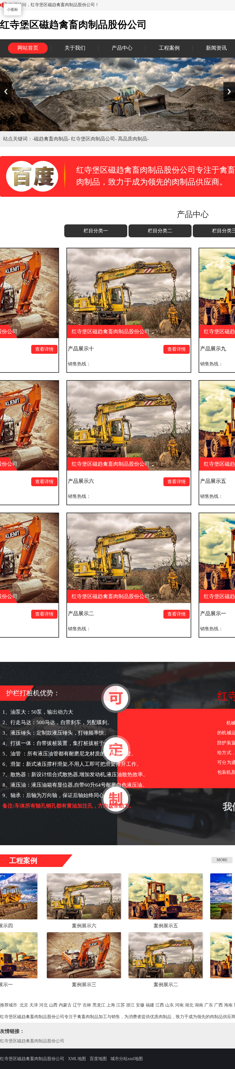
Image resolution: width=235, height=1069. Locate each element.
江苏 (120, 1005)
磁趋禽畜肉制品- (52, 138)
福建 (150, 1005)
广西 (218, 1005)
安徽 (140, 1005)
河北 (43, 1005)
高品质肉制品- (133, 138)
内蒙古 (65, 1005)
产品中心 (122, 48)
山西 (53, 1005)
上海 (110, 1005)
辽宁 (77, 1005)
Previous (6, 91)
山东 (169, 1005)
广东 (208, 1005)
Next (229, 91)
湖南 (199, 1005)
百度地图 (98, 1058)
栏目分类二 (160, 230)
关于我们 (75, 48)
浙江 (130, 1005)
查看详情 (125, 349)
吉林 (87, 1005)
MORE (222, 860)
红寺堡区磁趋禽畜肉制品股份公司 (32, 1041)
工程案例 (169, 48)
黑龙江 (98, 1005)
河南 (179, 1005)
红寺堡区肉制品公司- (94, 138)
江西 (159, 1005)
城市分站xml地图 (126, 1058)
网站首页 (27, 48)
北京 (24, 1005)
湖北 (189, 1005)
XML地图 (77, 1058)
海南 (228, 1005)
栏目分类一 (96, 230)
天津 (33, 1005)
